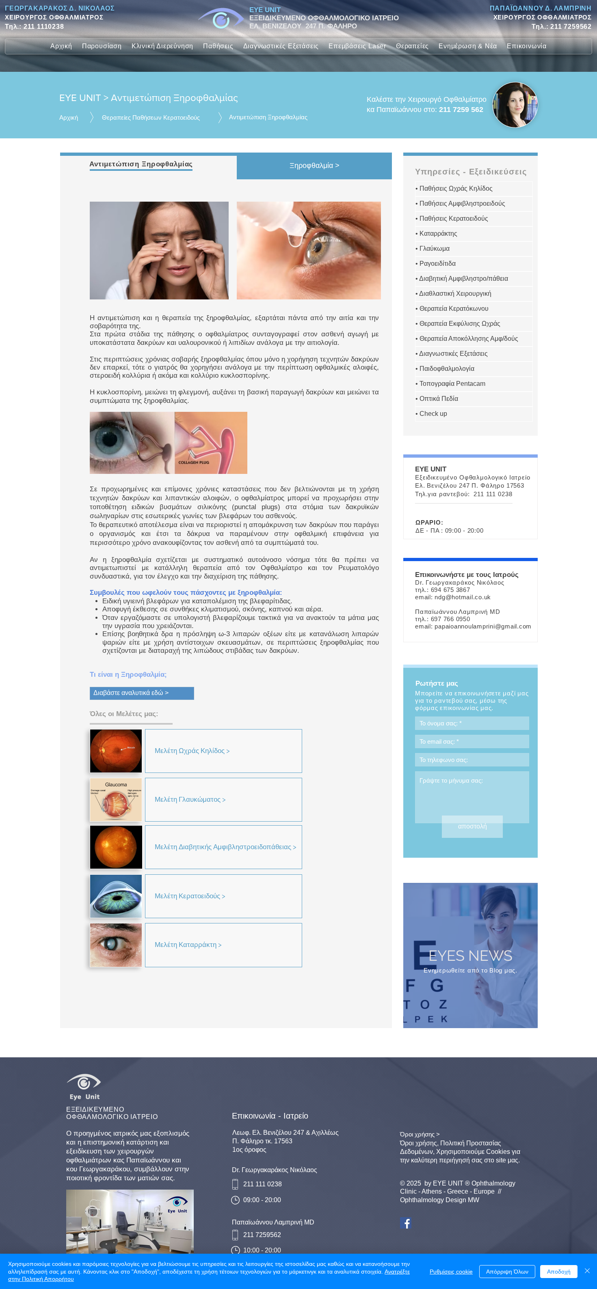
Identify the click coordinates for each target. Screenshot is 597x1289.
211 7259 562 (461, 109)
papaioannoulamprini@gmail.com (483, 626)
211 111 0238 (493, 494)
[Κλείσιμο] (587, 1271)
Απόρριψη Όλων (507, 1271)
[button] (102, 46)
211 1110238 (44, 26)
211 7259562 (571, 26)
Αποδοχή (559, 1271)
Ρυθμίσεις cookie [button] (451, 1271)
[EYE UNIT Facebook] (405, 1223)
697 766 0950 (450, 618)
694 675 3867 (450, 589)
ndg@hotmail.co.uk (463, 597)
